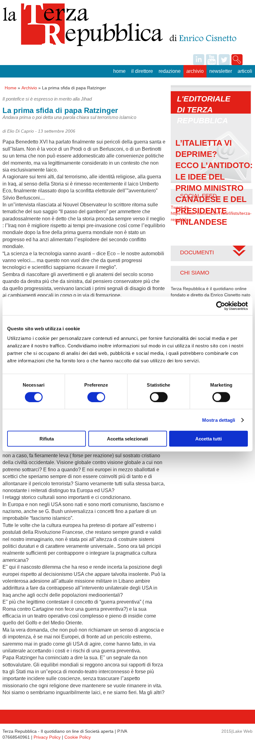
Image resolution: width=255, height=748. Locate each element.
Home (119, 71)
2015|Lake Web (237, 731)
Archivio (195, 71)
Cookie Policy (77, 737)
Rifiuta (46, 438)
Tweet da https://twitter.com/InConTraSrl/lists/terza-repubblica (211, 213)
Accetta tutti (208, 438)
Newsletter (220, 71)
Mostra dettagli (218, 419)
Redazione (170, 71)
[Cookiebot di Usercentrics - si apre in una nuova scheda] (220, 305)
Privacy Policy (47, 737)
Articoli (245, 71)
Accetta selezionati (127, 438)
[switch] (96, 397)
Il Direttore (142, 71)
